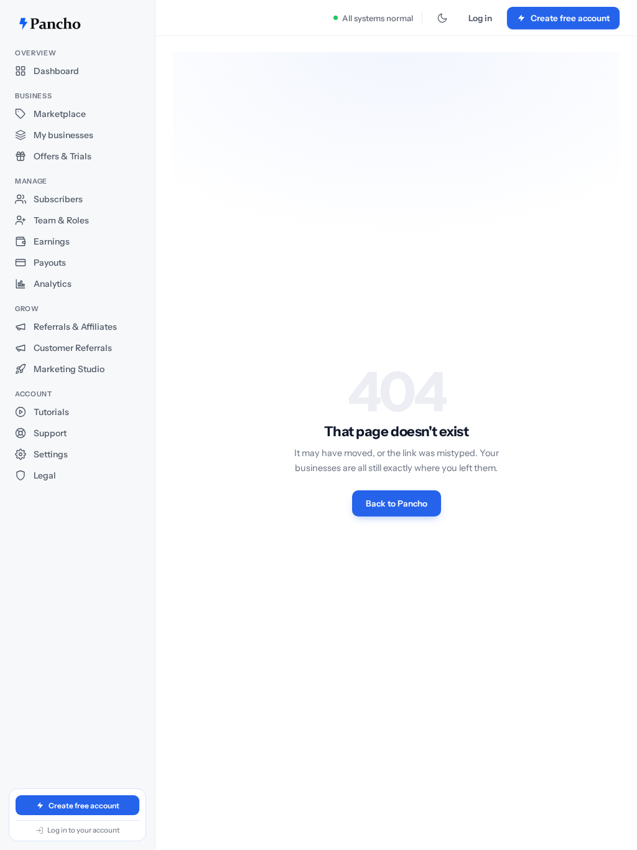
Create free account (84, 805)
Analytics (53, 283)
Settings (51, 454)
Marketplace (60, 113)
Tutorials (51, 412)
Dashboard (56, 71)
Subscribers (58, 199)
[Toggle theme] (442, 18)
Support (50, 433)
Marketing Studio (69, 369)
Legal (45, 475)
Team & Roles (61, 220)
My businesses (63, 135)
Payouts (50, 262)
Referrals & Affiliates (75, 326)
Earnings (52, 241)
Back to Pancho (396, 503)
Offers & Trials (62, 156)
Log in (480, 18)
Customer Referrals (73, 347)
